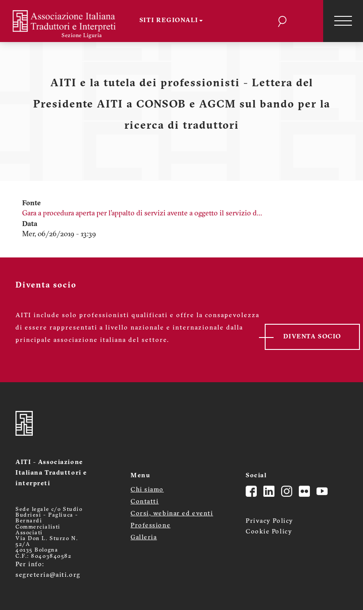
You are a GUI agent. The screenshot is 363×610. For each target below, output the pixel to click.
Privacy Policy (269, 521)
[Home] (69, 21)
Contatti (144, 502)
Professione (150, 525)
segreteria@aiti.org (48, 575)
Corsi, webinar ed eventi (172, 513)
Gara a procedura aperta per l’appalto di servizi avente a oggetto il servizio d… (142, 213)
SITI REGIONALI (169, 20)
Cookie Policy (269, 532)
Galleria (144, 537)
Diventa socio (312, 337)
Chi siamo (147, 490)
